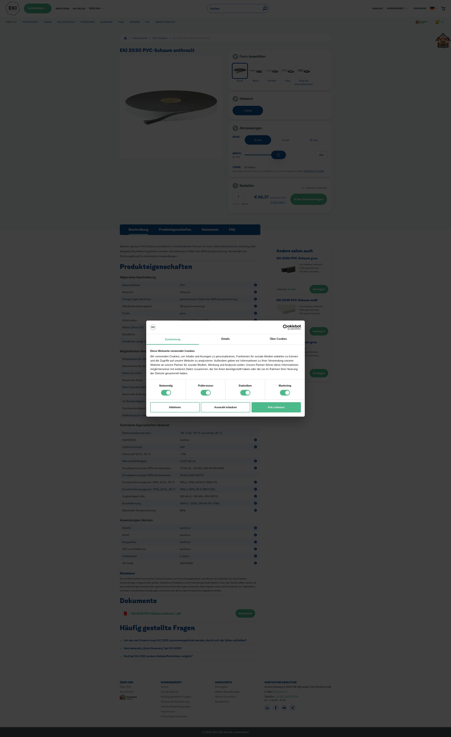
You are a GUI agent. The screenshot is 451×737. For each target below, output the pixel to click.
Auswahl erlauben (225, 407)
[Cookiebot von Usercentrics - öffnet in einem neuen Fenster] (285, 327)
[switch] (206, 393)
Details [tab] (225, 338)
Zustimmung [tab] (173, 339)
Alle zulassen (276, 407)
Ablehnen (175, 407)
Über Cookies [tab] (278, 338)
